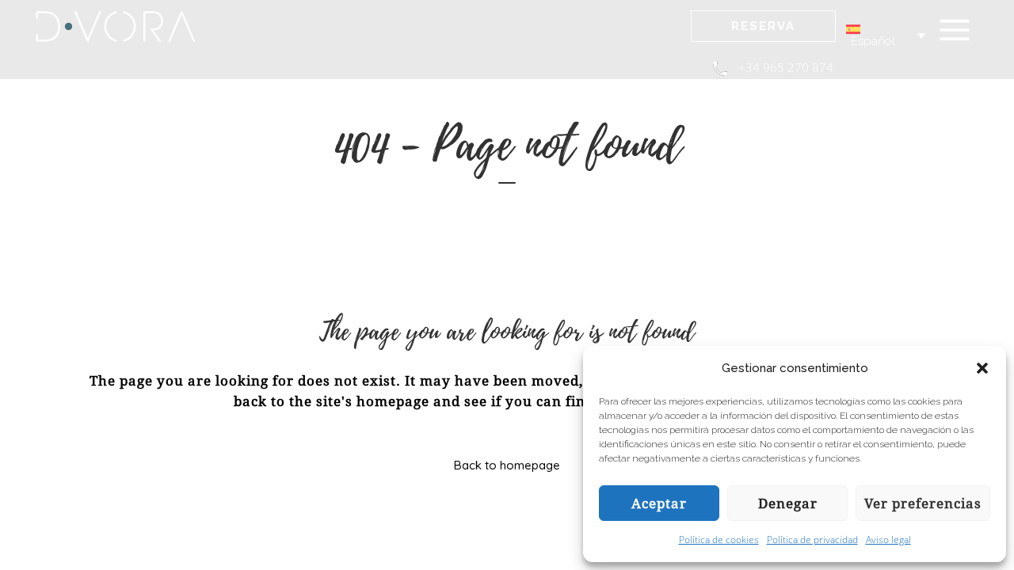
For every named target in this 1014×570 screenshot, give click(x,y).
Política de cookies (719, 539)
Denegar (788, 503)
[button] (982, 368)
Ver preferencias (923, 503)
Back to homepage (507, 465)
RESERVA (763, 26)
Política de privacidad (812, 539)
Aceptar (659, 503)
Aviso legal (888, 539)
